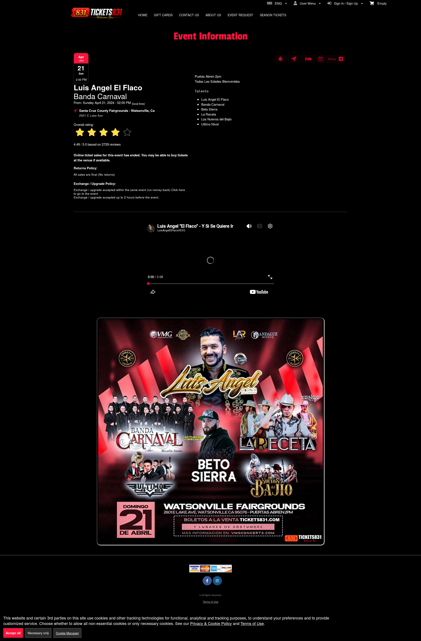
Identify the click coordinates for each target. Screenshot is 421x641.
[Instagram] (217, 580)
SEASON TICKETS (273, 15)
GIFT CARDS (163, 15)
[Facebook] (207, 580)
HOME (142, 15)
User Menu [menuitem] (307, 3)
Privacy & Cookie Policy (211, 623)
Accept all (13, 633)
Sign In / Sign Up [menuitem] (345, 3)
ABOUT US (213, 15)
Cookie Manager (67, 633)
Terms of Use (210, 602)
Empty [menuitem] (380, 3)
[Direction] (293, 59)
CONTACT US (189, 15)
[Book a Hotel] (308, 59)
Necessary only (38, 633)
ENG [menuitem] (277, 3)
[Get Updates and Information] (280, 59)
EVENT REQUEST (240, 15)
